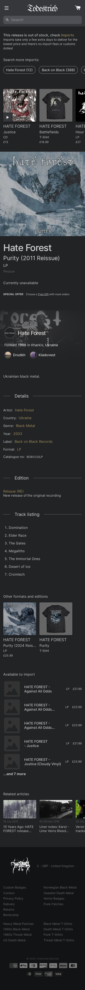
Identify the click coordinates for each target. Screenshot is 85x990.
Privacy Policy (13, 898)
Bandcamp (11, 915)
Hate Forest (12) (19, 70)
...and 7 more (14, 774)
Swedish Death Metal (59, 893)
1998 (22, 345)
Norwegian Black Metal (60, 887)
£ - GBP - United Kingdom (55, 866)
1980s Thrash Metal (17, 934)
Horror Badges (54, 898)
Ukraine (51, 345)
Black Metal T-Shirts (58, 924)
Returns (8, 909)
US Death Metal (14, 940)
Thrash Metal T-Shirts (59, 940)
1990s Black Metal (16, 929)
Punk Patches (53, 904)
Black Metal (25, 425)
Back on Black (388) (58, 70)
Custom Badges (14, 887)
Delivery (9, 904)
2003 (17, 433)
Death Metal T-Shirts (58, 929)
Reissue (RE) (13, 491)
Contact (9, 893)
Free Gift (43, 294)
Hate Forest (24, 410)
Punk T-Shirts (53, 934)
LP (19, 449)
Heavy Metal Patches (18, 924)
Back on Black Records (34, 441)
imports (67, 35)
